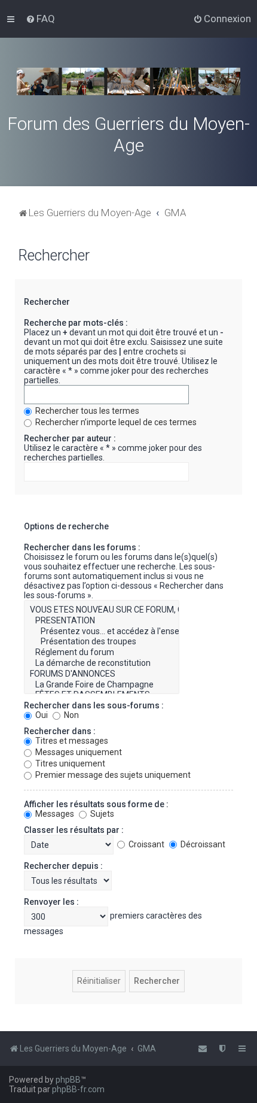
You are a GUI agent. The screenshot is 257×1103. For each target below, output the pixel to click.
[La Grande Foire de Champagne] (102, 685)
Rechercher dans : (60, 731)
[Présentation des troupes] (102, 642)
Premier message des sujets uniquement (112, 775)
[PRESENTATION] (102, 621)
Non (70, 715)
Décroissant (202, 844)
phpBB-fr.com (78, 1089)
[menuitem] (40, 18)
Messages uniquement (77, 752)
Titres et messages (70, 741)
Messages (53, 814)
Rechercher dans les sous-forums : (94, 705)
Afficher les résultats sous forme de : (96, 804)
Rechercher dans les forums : (82, 547)
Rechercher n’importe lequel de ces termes (115, 422)
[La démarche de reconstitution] (102, 663)
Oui (40, 715)
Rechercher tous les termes (86, 411)
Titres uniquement (69, 763)
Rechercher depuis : (63, 866)
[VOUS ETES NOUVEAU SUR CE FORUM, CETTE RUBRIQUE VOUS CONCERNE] (102, 610)
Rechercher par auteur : (70, 438)
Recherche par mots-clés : (76, 323)
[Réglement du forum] (102, 652)
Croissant (145, 844)
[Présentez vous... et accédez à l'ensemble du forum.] (102, 631)
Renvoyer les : (51, 902)
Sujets (101, 814)
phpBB (68, 1079)
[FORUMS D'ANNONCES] (102, 674)
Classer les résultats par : (74, 830)
